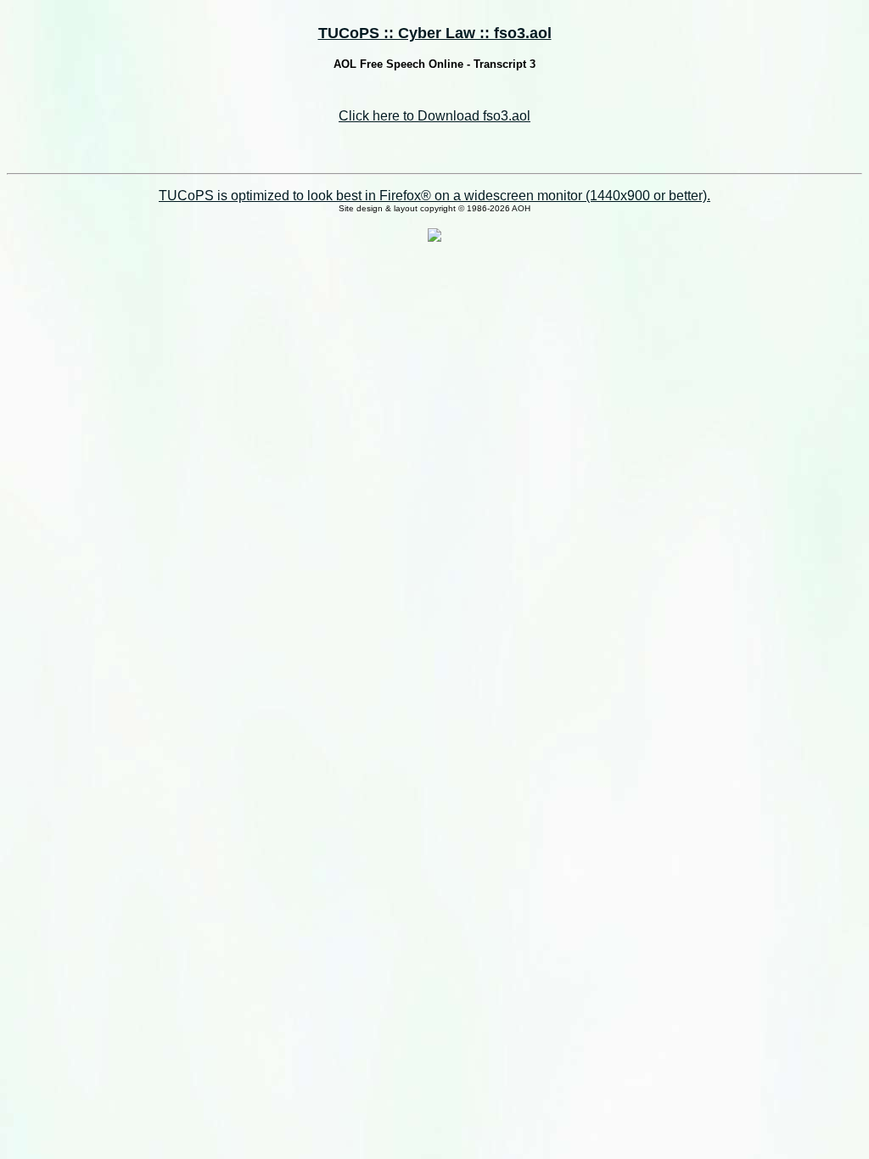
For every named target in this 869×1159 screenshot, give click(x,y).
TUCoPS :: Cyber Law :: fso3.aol (435, 33)
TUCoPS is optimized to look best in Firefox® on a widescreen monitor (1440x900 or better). (434, 195)
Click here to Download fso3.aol (434, 116)
